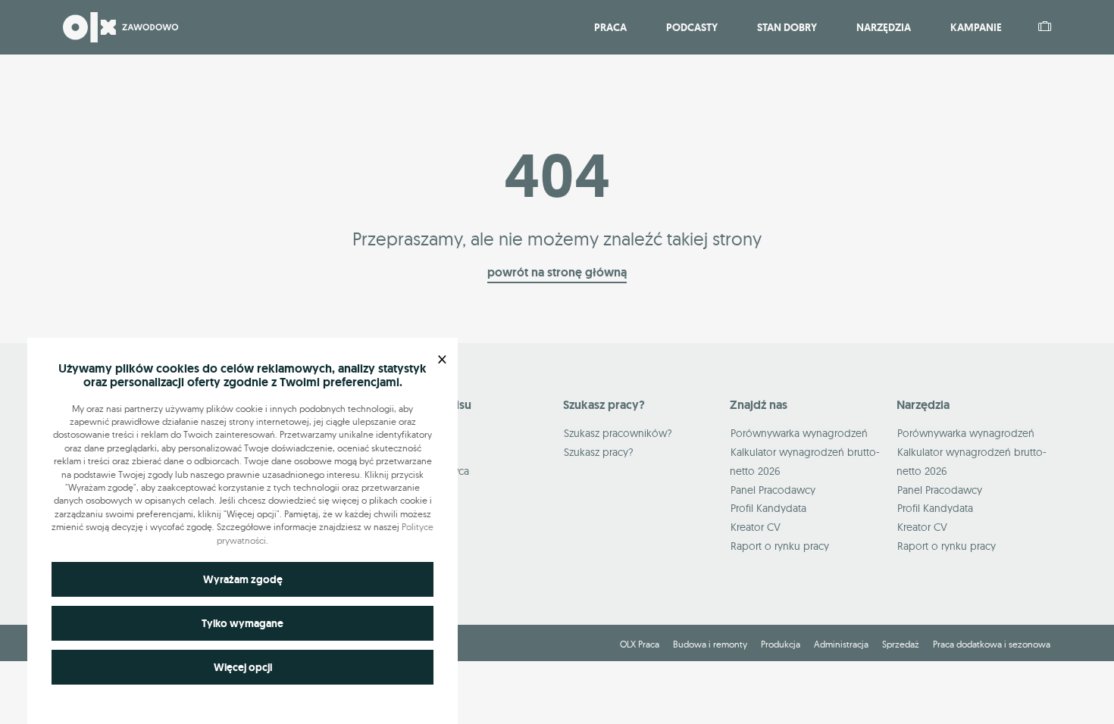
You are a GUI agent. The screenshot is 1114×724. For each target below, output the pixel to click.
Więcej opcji (243, 667)
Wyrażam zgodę (243, 579)
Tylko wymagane (242, 623)
